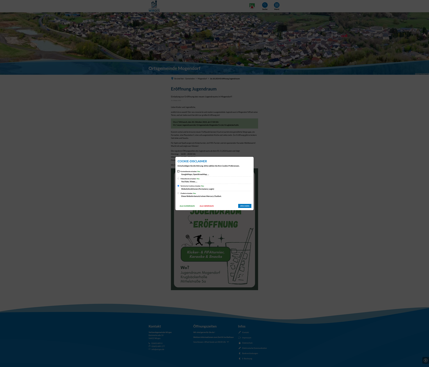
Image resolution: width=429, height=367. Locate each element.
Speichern (244, 206)
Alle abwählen (207, 206)
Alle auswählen (187, 206)
